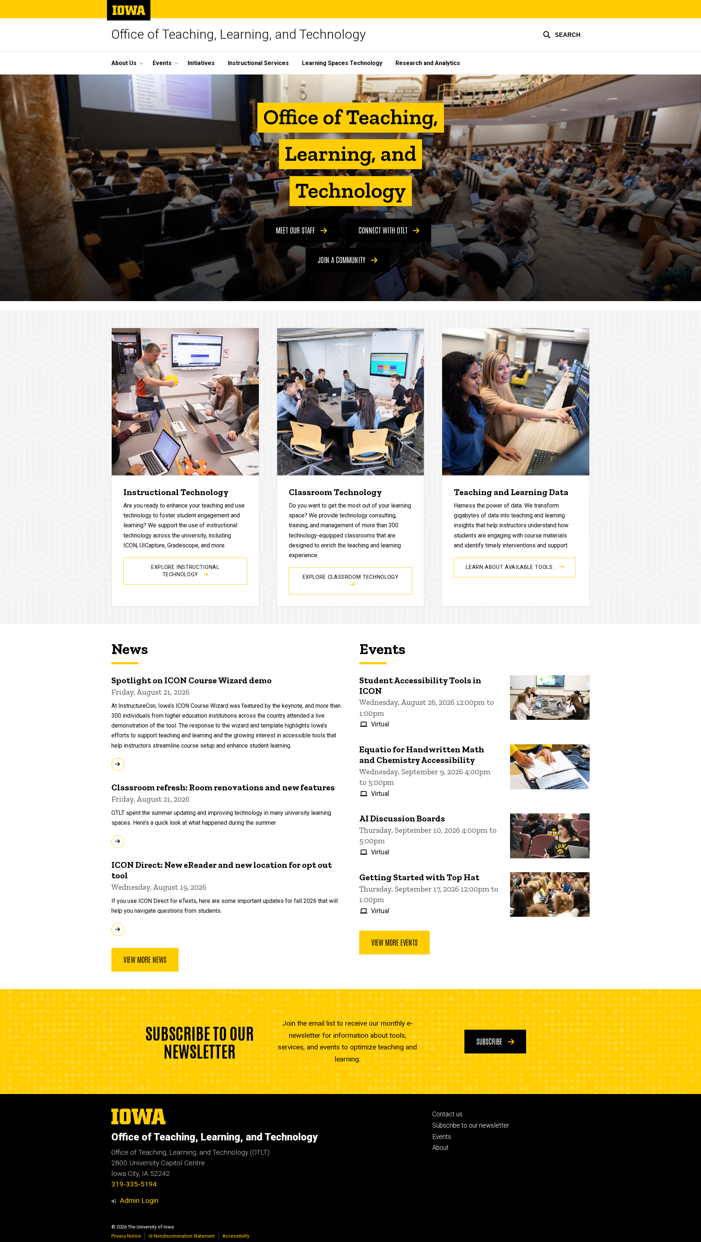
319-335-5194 (134, 1184)
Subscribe (490, 1041)
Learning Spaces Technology (342, 63)
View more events (394, 942)
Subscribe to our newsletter (470, 1125)
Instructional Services (258, 63)
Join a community (342, 259)
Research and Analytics (427, 63)
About (440, 1147)
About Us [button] (124, 63)
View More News (144, 959)
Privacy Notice (126, 1236)
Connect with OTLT (384, 230)
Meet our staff (296, 230)
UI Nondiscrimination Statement (182, 1236)
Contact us (447, 1114)
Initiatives (201, 63)
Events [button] (162, 63)
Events (441, 1136)
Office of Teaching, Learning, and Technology (238, 34)
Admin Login (139, 1200)
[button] (562, 34)
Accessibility (235, 1236)
